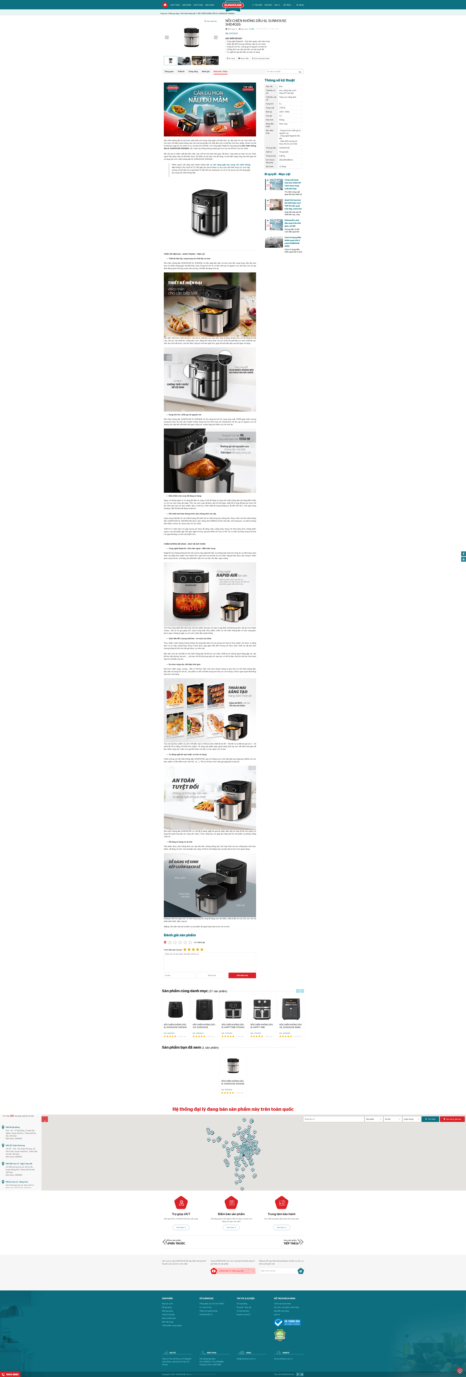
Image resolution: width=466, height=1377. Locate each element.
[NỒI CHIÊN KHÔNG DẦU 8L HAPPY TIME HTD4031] (175, 1009)
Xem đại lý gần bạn (453, 1119)
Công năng (193, 71)
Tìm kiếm (432, 1119)
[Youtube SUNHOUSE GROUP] (463, 561)
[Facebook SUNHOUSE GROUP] (463, 556)
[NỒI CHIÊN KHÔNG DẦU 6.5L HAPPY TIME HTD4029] (233, 1009)
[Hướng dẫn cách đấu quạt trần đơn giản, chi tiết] (274, 225)
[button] (167, 37)
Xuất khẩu (198, 5)
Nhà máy (268, 5)
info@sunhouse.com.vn (246, 1359)
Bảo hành (209, 5)
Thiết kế (181, 71)
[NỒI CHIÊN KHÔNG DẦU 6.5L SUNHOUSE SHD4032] (262, 1009)
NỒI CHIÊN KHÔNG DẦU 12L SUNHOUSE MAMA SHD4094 (290, 1026)
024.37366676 (205, 1362)
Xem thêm (180, 1227)
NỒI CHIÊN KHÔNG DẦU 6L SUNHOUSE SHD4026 (216, 13)
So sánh (232, 58)
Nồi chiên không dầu (188, 13)
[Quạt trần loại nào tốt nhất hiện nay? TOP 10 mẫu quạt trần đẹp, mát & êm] (274, 205)
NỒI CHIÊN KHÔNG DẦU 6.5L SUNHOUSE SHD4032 (261, 1026)
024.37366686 (217, 1362)
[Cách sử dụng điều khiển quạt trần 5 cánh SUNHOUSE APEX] (274, 242)
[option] (191, 37)
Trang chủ (165, 5)
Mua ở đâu (244, 58)
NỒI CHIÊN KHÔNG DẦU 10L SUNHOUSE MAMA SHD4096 (204, 1026)
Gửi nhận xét (242, 975)
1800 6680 (217, 1365)
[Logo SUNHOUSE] (233, 11)
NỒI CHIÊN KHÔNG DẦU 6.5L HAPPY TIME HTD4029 (233, 1026)
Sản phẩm (186, 5)
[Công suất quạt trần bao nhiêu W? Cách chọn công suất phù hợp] (274, 185)
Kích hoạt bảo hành (261, 58)
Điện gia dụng (174, 13)
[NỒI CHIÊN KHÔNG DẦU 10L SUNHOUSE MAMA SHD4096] (204, 1009)
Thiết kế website (198, 1374)
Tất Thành (212, 1374)
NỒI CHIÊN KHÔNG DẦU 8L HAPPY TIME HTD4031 (175, 1026)
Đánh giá (205, 71)
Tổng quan (169, 71)
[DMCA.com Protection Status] (280, 1341)
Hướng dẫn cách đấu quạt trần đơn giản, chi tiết (293, 223)
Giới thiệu (175, 5)
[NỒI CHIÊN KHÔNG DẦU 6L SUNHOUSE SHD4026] (233, 1066)
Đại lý (277, 5)
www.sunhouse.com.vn (283, 1359)
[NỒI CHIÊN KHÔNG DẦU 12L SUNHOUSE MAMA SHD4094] (291, 1009)
